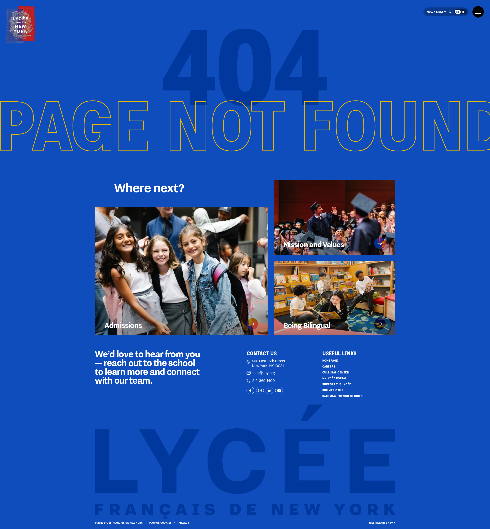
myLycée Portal (334, 378)
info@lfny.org (264, 372)
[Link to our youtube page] (279, 390)
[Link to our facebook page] (250, 390)
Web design (377, 523)
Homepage (330, 361)
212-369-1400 (263, 380)
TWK (392, 523)
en (457, 11)
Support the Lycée (336, 384)
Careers (328, 366)
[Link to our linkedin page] (269, 390)
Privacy (183, 522)
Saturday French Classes (342, 396)
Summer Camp (333, 390)
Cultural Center (335, 372)
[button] (478, 12)
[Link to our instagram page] (260, 390)
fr (463, 11)
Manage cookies (160, 522)
